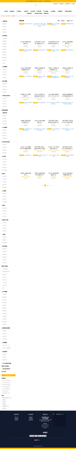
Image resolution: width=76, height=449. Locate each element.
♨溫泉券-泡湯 (5, 220)
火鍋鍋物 (4, 46)
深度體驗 (4, 313)
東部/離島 (4, 123)
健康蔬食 (4, 49)
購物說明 (31, 417)
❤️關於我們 (46, 13)
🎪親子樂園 (4, 81)
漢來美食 (4, 60)
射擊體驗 (4, 310)
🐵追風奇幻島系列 (6, 95)
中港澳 (18, 351)
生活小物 (4, 371)
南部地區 (4, 32)
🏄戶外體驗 (45, 11)
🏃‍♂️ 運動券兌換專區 (68, 11)
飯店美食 (4, 54)
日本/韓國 (19, 345)
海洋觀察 (4, 319)
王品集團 (4, 38)
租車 (3, 288)
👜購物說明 (29, 13)
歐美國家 (19, 356)
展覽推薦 (4, 24)
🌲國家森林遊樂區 (6, 328)
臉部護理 (4, 257)
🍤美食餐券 (8, 15)
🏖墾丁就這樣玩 (5, 366)
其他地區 (19, 359)
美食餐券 (4, 274)
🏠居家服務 (4, 351)
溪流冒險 (4, 305)
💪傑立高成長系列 (6, 368)
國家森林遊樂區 (6, 271)
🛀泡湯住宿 (25, 11)
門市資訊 (16, 418)
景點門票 (4, 285)
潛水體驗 (4, 302)
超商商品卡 (5, 208)
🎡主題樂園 (4, 66)
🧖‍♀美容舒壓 (38, 11)
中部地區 (4, 29)
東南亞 (18, 354)
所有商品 (6, 11)
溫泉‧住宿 (4, 279)
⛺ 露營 (3, 234)
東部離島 (4, 187)
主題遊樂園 (5, 269)
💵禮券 (3, 205)
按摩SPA (4, 277)
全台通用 (4, 159)
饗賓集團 (4, 57)
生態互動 (4, 324)
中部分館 (4, 101)
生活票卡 (4, 216)
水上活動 (4, 282)
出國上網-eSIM (6, 345)
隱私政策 (16, 419)
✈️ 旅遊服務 (52, 11)
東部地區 (4, 77)
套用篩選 (9, 375)
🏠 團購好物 (59, 11)
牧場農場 (4, 321)
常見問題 (31, 418)
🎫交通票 (4, 190)
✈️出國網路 (4, 342)
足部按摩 (4, 251)
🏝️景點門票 (4, 112)
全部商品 (3, 15)
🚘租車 (3, 173)
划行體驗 (4, 294)
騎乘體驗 (4, 308)
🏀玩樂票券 (11, 11)
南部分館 (4, 103)
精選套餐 (13, 15)
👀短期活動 (4, 21)
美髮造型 (4, 259)
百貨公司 (4, 213)
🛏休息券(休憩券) (6, 141)
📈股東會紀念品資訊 (38, 13)
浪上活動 (4, 299)
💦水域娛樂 (4, 127)
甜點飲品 (4, 52)
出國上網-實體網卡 (6, 348)
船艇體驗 (4, 297)
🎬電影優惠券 (5, 110)
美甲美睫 (4, 262)
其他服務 (4, 359)
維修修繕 (4, 354)
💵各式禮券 (32, 11)
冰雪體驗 (4, 316)
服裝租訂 (4, 357)
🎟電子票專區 (5, 266)
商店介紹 (16, 417)
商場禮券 (4, 210)
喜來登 (4, 63)
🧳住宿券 (4, 156)
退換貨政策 (31, 419)
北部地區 (4, 26)
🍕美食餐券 (18, 11)
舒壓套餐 (4, 254)
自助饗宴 (4, 41)
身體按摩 (4, 249)
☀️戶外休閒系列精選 (6, 363)
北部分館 (4, 98)
